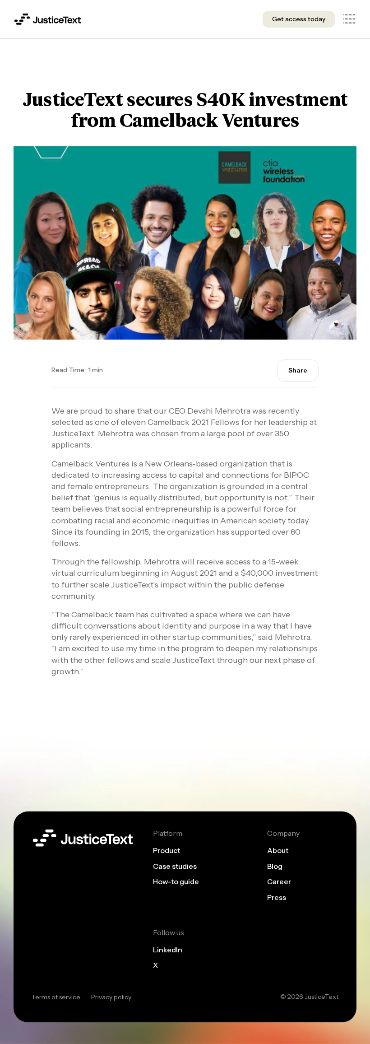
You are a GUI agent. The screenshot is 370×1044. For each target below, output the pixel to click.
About (277, 850)
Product (166, 850)
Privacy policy (111, 997)
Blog (274, 866)
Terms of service (56, 997)
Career (279, 882)
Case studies (175, 866)
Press (276, 897)
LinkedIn (167, 949)
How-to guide (176, 882)
